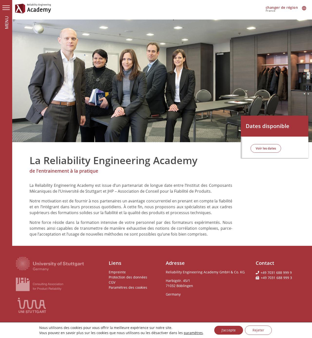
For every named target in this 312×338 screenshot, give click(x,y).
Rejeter (258, 330)
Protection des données (128, 277)
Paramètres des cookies (128, 287)
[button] (266, 148)
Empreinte (117, 272)
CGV (112, 282)
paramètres (193, 332)
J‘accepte (229, 330)
